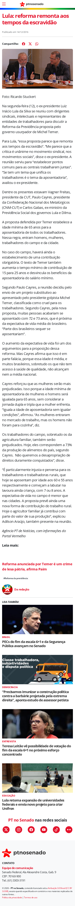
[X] (30, 43)
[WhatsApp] (36, 43)
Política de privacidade (12, 897)
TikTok (56, 829)
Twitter (6, 829)
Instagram (18, 829)
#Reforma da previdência (15, 578)
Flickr (68, 829)
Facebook (31, 829)
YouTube (43, 829)
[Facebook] (23, 43)
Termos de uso (30, 897)
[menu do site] (3, 4)
